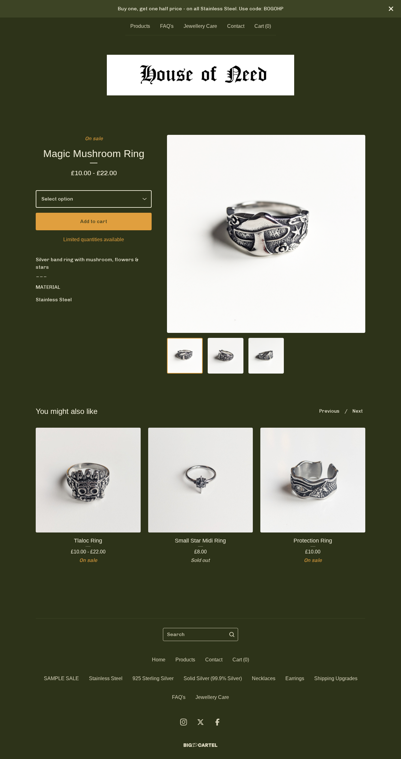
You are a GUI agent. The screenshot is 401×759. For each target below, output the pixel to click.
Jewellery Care (200, 26)
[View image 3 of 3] (266, 356)
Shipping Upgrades (335, 678)
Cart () (262, 26)
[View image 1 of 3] (185, 356)
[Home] (200, 75)
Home (158, 659)
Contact (235, 26)
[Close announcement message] (391, 9)
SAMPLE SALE (61, 678)
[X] (200, 722)
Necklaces (263, 678)
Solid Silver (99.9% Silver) (213, 678)
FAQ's (167, 26)
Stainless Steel (105, 678)
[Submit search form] (232, 634)
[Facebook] (217, 722)
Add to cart (93, 221)
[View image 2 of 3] (225, 356)
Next (357, 411)
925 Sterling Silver (153, 678)
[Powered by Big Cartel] (200, 745)
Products (140, 26)
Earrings (294, 678)
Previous (329, 411)
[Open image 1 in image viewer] (266, 234)
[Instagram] (183, 722)
